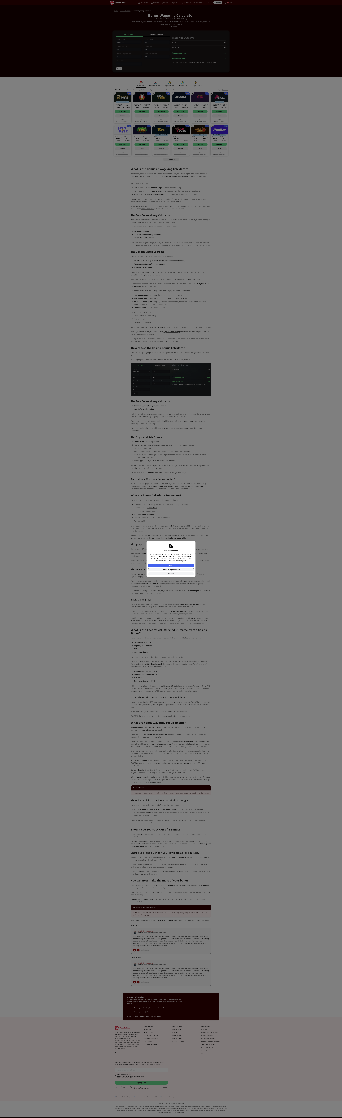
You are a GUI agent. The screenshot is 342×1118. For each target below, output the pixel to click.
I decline (171, 574)
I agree (171, 565)
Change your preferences (171, 570)
